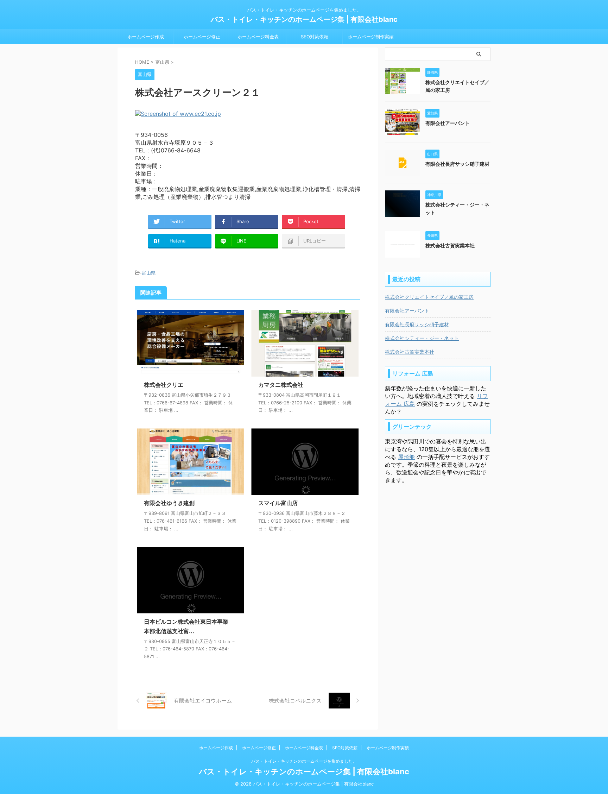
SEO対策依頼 (314, 36)
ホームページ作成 (145, 36)
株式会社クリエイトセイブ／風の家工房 (429, 297)
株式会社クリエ (163, 384)
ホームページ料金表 (258, 36)
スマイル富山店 (278, 502)
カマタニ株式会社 (280, 384)
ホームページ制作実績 (371, 36)
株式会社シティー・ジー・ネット (422, 338)
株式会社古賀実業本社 (450, 245)
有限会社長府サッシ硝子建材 (457, 164)
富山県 (149, 273)
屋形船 (406, 456)
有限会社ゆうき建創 (169, 502)
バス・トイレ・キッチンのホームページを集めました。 (304, 761)
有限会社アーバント (447, 123)
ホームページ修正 (202, 36)
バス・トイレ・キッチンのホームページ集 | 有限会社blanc (304, 19)
